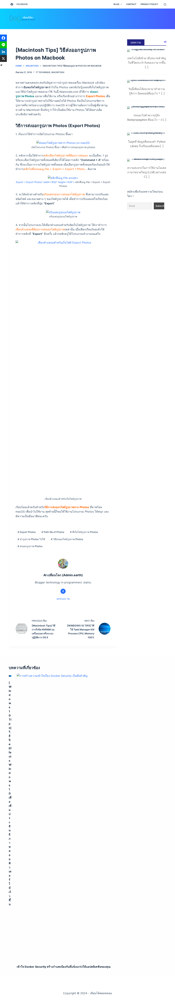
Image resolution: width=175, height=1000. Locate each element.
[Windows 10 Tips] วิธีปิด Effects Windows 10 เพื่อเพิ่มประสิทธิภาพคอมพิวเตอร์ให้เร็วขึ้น (10, 793)
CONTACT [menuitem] (131, 4)
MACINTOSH (57, 72)
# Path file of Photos (53, 532)
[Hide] (1, 65)
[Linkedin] (3, 51)
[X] (3, 58)
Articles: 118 (63, 599)
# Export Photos (27, 532)
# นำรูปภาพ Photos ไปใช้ (31, 539)
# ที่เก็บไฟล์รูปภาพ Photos (84, 532)
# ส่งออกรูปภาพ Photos (30, 546)
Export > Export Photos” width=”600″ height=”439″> (45, 182)
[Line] (3, 44)
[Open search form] (165, 4)
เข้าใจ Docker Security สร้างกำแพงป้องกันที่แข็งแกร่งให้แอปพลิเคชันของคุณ (64, 966)
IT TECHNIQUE (43, 72)
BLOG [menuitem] (116, 4)
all (165, 41)
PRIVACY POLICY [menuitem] (149, 4)
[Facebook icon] (63, 591)
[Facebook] (3, 38)
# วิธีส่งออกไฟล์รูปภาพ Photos (67, 539)
